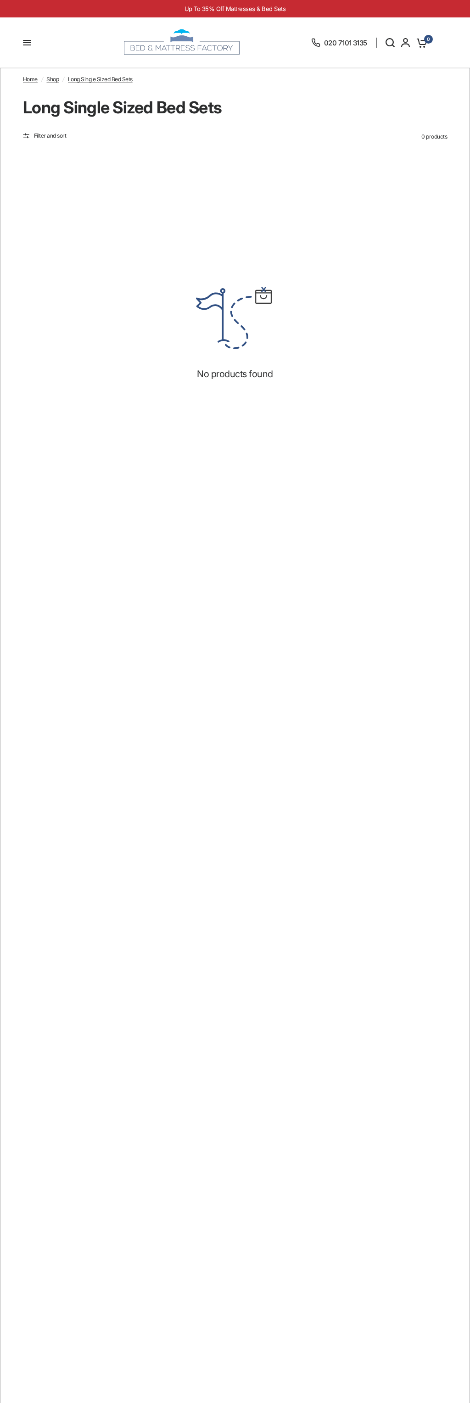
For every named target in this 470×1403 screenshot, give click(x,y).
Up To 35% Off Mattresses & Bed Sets (235, 8)
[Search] (390, 42)
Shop (52, 79)
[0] (420, 42)
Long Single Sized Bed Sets (100, 79)
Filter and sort (50, 135)
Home (30, 79)
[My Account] (405, 42)
